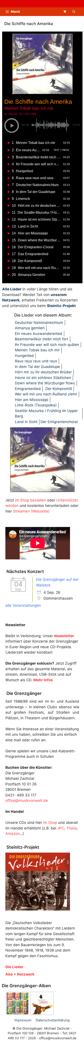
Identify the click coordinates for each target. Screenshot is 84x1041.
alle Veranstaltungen (23, 605)
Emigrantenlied (28, 389)
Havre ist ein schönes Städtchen (43, 378)
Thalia (71, 828)
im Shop (50, 822)
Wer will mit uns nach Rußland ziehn (46, 394)
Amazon (12, 833)
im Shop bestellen (30, 500)
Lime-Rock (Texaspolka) (36, 405)
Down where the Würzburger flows (45, 383)
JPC (60, 828)
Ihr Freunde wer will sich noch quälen (47, 344)
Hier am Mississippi (31, 400)
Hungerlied (24, 355)
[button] (73, 11)
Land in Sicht (26, 422)
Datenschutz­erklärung (53, 1020)
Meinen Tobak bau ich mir (37, 350)
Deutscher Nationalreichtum (39, 322)
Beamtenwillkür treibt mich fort (41, 339)
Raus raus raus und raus (36, 361)
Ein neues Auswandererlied (38, 333)
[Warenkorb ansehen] (64, 11)
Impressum (22, 1020)
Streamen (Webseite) (31, 511)
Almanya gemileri (30, 328)
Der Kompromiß (58, 389)
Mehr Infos (43, 680)
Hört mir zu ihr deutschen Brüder (43, 372)
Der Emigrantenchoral (59, 422)
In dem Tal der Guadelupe (37, 367)
